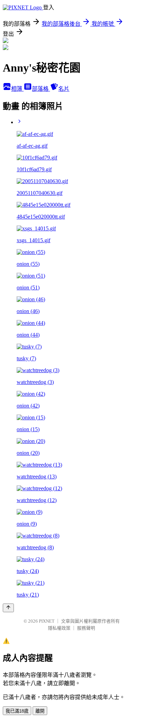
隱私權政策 (59, 628)
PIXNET (46, 621)
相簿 (17, 89)
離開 (39, 711)
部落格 (41, 89)
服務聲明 (86, 628)
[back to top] (8, 608)
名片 (63, 89)
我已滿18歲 (17, 711)
